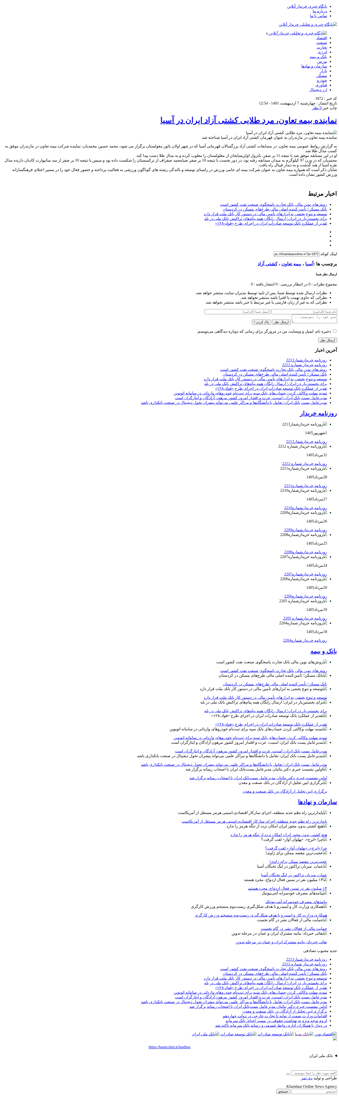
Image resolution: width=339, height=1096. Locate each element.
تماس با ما (318, 16)
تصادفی (309, 951)
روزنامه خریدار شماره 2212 (304, 365)
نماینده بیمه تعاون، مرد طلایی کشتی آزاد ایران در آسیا (248, 120)
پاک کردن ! (261, 322)
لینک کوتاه (329, 254)
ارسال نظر (281, 322)
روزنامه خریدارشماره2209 (305, 530)
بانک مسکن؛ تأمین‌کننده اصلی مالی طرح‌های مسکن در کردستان (275, 209)
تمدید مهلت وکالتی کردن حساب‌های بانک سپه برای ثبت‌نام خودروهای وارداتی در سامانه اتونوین (250, 393)
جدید (333, 951)
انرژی (322, 52)
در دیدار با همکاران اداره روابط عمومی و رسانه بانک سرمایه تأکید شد (271, 1025)
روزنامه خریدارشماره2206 (305, 596)
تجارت (322, 47)
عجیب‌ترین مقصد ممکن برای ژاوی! (298, 861)
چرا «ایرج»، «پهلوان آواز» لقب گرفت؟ (296, 848)
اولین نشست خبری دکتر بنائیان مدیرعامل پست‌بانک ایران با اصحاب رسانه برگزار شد (258, 778)
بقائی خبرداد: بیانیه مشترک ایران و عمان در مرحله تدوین (281, 942)
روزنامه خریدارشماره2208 (305, 552)
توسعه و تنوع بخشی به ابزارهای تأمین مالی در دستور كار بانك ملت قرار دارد (265, 214)
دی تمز (306, 1078)
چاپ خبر (330, 108)
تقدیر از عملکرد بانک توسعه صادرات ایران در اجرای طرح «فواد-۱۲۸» (271, 223)
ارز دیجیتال (318, 90)
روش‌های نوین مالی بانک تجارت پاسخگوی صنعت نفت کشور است (273, 204)
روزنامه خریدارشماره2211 (305, 486)
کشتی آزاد (267, 263)
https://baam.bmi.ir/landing (169, 1047)
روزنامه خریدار (318, 413)
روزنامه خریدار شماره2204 (305, 640)
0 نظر (317, 108)
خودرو (322, 80)
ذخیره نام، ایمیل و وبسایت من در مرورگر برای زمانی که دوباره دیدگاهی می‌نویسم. (264, 331)
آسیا (309, 263)
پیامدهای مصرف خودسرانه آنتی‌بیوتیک (296, 902)
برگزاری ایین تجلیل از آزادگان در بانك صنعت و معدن (284, 791)
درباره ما (320, 11)
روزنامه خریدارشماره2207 (305, 574)
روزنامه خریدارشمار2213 (306, 360)
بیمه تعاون (291, 263)
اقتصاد (321, 38)
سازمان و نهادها (314, 66)
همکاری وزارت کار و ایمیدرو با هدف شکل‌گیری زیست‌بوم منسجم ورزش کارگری (261, 915)
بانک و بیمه (318, 57)
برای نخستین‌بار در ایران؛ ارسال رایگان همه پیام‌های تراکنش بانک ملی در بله (265, 218)
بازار (323, 71)
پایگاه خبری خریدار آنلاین (307, 6)
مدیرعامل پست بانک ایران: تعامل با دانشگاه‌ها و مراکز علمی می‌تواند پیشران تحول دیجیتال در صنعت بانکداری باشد (234, 402)
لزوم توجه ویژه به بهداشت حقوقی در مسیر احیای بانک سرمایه (276, 1021)
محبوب (323, 951)
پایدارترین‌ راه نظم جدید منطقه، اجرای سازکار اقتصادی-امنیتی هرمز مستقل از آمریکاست (254, 821)
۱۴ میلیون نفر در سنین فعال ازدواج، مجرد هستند (287, 888)
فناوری (321, 85)
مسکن (321, 75)
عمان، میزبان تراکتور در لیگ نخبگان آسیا (294, 875)
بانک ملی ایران (321, 1056)
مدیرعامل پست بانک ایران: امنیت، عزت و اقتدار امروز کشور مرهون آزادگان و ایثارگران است (251, 398)
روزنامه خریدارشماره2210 (305, 508)
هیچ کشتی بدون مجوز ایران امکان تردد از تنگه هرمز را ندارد (278, 835)
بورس (322, 61)
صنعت (321, 42)
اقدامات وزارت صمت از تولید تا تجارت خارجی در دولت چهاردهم (275, 1016)
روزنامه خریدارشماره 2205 (305, 618)
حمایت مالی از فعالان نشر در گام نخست (294, 928)
